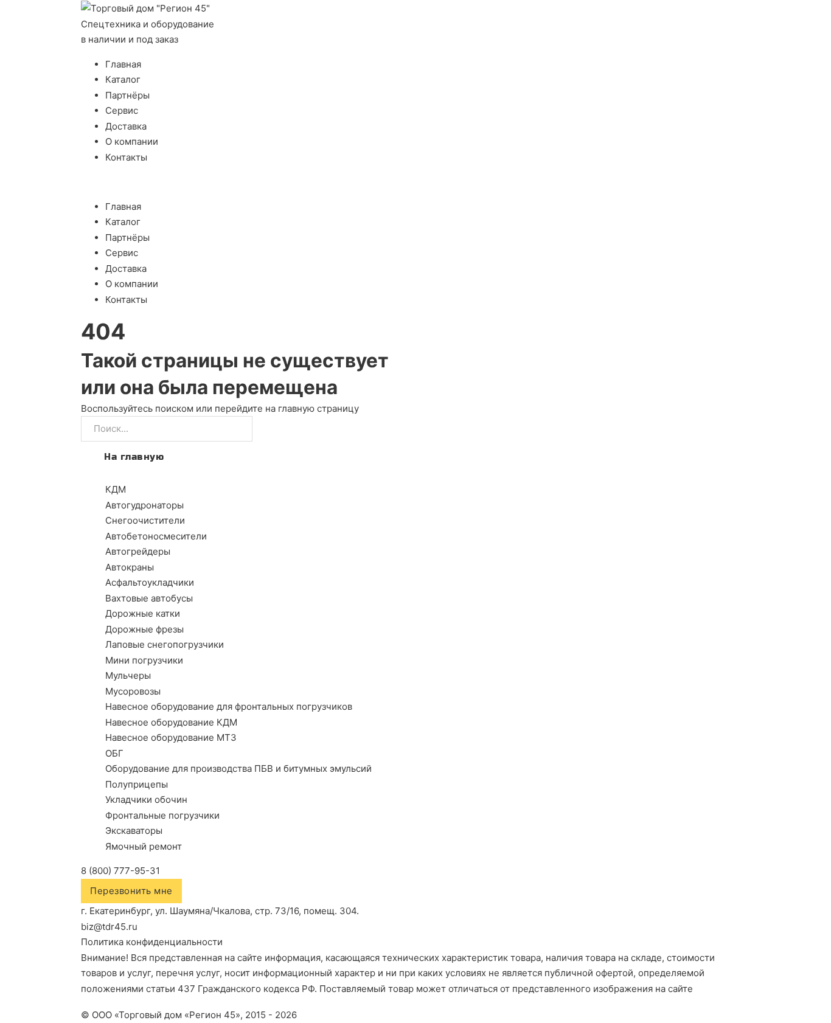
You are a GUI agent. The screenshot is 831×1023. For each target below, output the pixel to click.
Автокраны (129, 567)
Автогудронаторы (144, 505)
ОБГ (114, 753)
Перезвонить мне (131, 890)
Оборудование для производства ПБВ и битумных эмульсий (238, 768)
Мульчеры (128, 675)
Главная (123, 64)
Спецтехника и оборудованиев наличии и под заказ (147, 32)
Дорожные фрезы (144, 629)
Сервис (121, 110)
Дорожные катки (142, 613)
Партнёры (127, 95)
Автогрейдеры (137, 551)
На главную (134, 456)
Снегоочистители (145, 520)
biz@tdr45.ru (109, 926)
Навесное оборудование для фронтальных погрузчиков (228, 706)
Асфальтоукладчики (149, 582)
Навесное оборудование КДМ (171, 722)
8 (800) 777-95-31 (120, 870)
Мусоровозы (133, 691)
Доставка (126, 126)
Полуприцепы (136, 784)
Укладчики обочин (146, 799)
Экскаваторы (133, 830)
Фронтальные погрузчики (162, 815)
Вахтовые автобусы (149, 598)
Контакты (126, 157)
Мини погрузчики (144, 660)
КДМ (115, 489)
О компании (131, 141)
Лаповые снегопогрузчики (164, 644)
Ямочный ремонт (143, 846)
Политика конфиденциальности (152, 942)
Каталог (123, 79)
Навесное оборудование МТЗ (171, 737)
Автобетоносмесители (156, 536)
